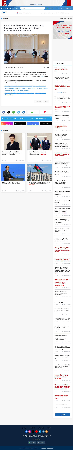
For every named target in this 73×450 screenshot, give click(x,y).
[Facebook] (1, 8)
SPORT (67, 13)
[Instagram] (3, 8)
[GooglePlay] (32, 442)
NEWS (55, 13)
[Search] (43, 8)
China (46, 101)
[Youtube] (7, 8)
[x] (33, 431)
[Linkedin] (10, 8)
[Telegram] (9, 8)
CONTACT (32, 427)
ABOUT (24, 427)
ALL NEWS (44, 13)
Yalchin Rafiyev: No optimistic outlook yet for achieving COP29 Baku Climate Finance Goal (25, 94)
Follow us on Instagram (8, 123)
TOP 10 (49, 427)
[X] (5, 8)
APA (43, 76)
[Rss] (12, 8)
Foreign (70, 18)
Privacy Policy (50, 448)
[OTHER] (71, 13)
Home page (63, 18)
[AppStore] (41, 442)
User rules (44, 448)
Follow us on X (45, 123)
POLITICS (50, 13)
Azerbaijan (38, 101)
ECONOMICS (61, 13)
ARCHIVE (41, 427)
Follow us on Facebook (33, 123)
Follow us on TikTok (21, 123)
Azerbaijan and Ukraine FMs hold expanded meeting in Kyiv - (25, 86)
